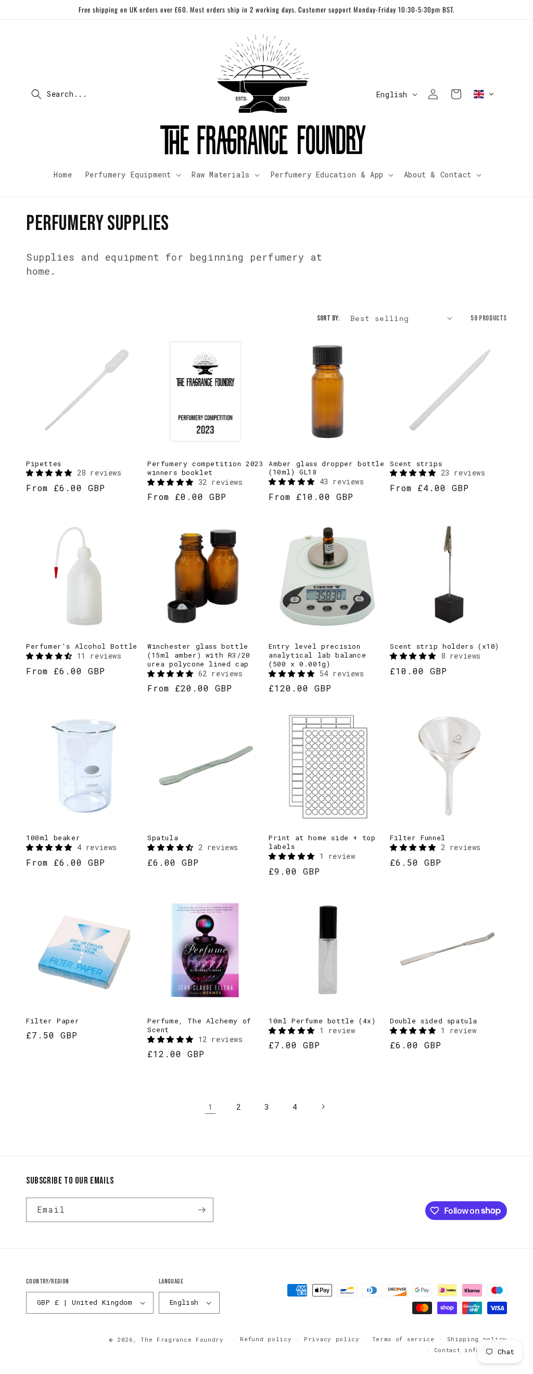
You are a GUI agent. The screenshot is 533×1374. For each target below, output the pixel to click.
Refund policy (265, 1339)
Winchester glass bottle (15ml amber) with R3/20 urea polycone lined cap (198, 655)
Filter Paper (52, 1021)
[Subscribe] (201, 1210)
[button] (91, 94)
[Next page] (322, 1106)
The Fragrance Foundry (182, 1339)
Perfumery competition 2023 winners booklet (205, 468)
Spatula (162, 837)
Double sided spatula (433, 1021)
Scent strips (416, 463)
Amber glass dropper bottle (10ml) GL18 (327, 468)
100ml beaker (53, 837)
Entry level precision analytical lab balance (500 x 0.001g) (317, 655)
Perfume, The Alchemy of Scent (199, 1025)
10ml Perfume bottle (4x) (322, 1021)
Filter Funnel (418, 837)
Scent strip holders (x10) (444, 646)
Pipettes (43, 463)
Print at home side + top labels (322, 842)
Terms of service (403, 1339)
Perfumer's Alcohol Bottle (81, 646)
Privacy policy (332, 1339)
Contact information (470, 1350)
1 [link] (210, 1107)
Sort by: (328, 318)
